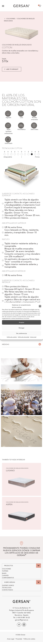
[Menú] (3, 6)
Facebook (19, 625)
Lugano (10, 470)
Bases (4, 573)
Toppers (5, 571)
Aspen (9, 504)
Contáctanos (7, 590)
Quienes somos (8, 585)
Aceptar (21, 322)
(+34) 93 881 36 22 (23, 617)
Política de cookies (12, 337)
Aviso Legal (33, 337)
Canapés (5, 575)
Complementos (8, 578)
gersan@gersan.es (21, 620)
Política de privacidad (23, 337)
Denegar (21, 328)
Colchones (10, 19)
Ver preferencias (21, 333)
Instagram (24, 625)
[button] (40, 306)
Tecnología (6, 587)
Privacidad (19, 639)
